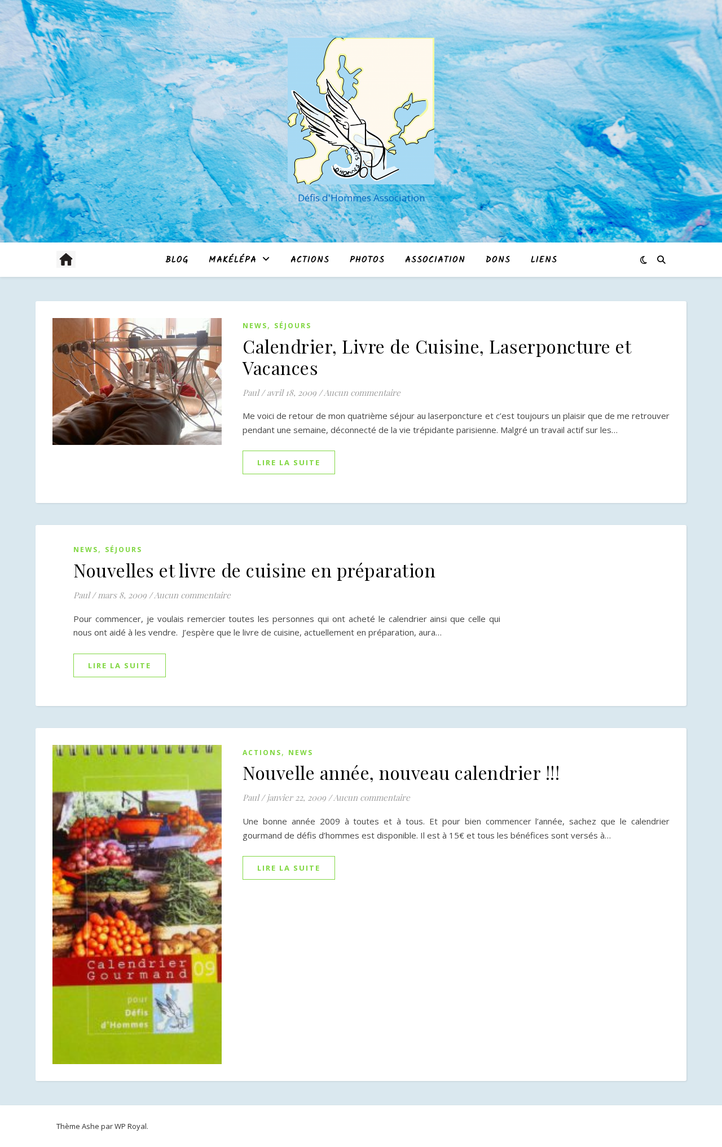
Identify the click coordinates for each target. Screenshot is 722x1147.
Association (435, 260)
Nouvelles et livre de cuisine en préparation (254, 570)
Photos (367, 260)
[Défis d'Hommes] (361, 111)
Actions (309, 260)
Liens (544, 260)
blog (176, 260)
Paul (251, 392)
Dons (498, 260)
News (255, 325)
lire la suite (288, 462)
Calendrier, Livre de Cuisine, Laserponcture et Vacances (437, 357)
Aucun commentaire (362, 392)
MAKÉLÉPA (233, 260)
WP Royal (131, 1126)
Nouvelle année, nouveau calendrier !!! (401, 772)
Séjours (292, 325)
